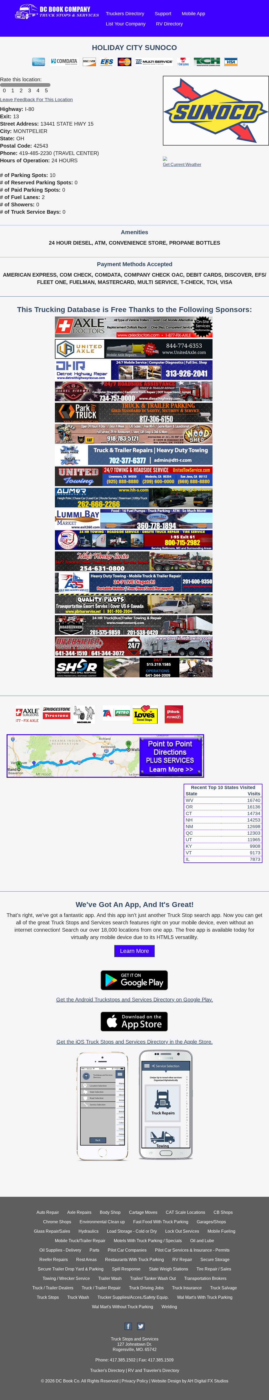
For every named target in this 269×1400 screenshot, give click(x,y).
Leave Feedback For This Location (36, 99)
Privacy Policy (135, 1381)
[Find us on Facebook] (128, 1328)
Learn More (134, 951)
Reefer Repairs (53, 1259)
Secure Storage (215, 1259)
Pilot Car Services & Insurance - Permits (192, 1250)
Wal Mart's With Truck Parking (204, 1297)
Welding (169, 1307)
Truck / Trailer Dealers (52, 1288)
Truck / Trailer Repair (101, 1288)
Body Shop (110, 1212)
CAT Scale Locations (185, 1212)
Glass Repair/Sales (52, 1231)
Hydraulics (89, 1231)
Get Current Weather (182, 164)
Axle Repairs (79, 1212)
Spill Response (126, 1269)
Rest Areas (86, 1259)
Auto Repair (48, 1212)
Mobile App (193, 13)
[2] (21, 85)
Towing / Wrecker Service (66, 1278)
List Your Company (126, 23)
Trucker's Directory (107, 1370)
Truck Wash (78, 1297)
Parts (94, 1250)
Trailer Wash (110, 1278)
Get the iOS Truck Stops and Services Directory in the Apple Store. (134, 1042)
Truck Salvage (223, 1288)
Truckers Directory (125, 13)
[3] (29, 85)
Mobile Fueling (221, 1231)
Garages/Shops (211, 1222)
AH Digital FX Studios (207, 1381)
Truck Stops (48, 1297)
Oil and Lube (202, 1240)
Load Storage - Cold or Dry (132, 1231)
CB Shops (223, 1212)
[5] (46, 85)
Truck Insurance (187, 1288)
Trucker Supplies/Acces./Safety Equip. (133, 1297)
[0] (4, 85)
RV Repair (182, 1259)
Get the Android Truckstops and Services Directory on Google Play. (134, 999)
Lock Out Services (182, 1231)
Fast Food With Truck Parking (160, 1222)
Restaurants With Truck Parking (134, 1259)
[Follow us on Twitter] (140, 1328)
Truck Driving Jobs (146, 1288)
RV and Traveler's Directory (153, 1370)
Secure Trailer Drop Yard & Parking (71, 1269)
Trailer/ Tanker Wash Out (153, 1278)
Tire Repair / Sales (213, 1269)
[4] (38, 85)
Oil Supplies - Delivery (60, 1250)
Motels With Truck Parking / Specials (148, 1240)
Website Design (166, 1381)
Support (163, 13)
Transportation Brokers (205, 1278)
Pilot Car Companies (127, 1250)
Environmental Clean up (102, 1222)
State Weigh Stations (168, 1269)
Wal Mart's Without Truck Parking (122, 1307)
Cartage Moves (143, 1212)
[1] (12, 85)
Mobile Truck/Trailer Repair (80, 1240)
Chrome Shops (57, 1222)
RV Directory (169, 23)
